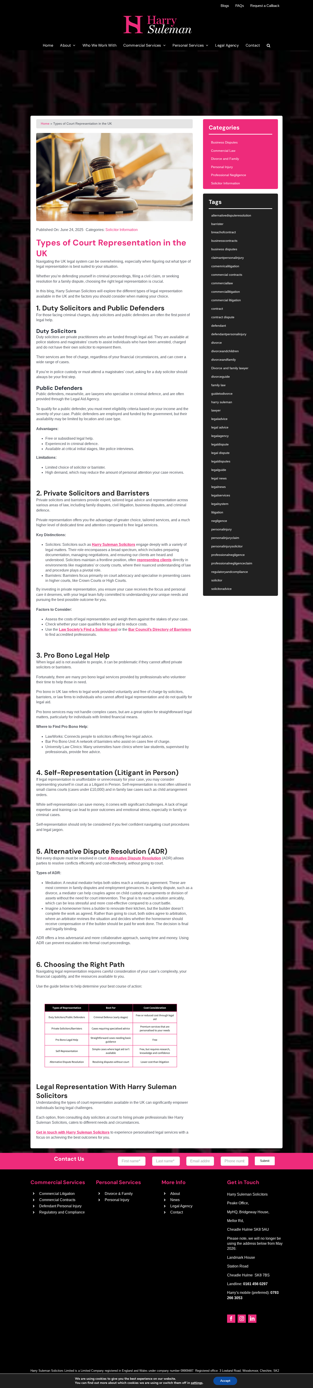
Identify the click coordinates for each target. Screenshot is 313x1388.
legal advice (219, 427)
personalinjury (221, 529)
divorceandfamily (223, 359)
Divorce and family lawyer (229, 368)
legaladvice (219, 419)
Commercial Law (223, 150)
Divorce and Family (225, 158)
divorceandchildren (225, 351)
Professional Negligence (228, 175)
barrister (217, 224)
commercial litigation (226, 300)
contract (217, 308)
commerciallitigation (225, 291)
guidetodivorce (222, 393)
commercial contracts (226, 274)
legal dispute (220, 453)
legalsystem (219, 504)
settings (197, 1383)
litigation (217, 512)
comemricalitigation (225, 266)
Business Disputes (224, 142)
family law (218, 385)
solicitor (216, 580)
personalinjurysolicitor (227, 546)
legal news (219, 478)
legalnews (218, 487)
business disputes (224, 249)
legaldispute (220, 444)
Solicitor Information (121, 230)
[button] (268, 45)
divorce (216, 342)
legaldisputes (220, 461)
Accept (225, 1381)
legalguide (218, 470)
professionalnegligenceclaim (231, 563)
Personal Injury (222, 167)
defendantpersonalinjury (228, 334)
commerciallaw (222, 283)
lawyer (216, 410)
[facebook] (231, 1319)
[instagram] (242, 1319)
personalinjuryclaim (225, 538)
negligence (219, 521)
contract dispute (222, 317)
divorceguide (220, 376)
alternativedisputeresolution (231, 215)
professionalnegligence (228, 555)
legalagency (220, 436)
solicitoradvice (221, 589)
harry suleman (221, 402)
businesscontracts (224, 240)
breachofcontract (223, 232)
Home (45, 123)
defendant (218, 325)
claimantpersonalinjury (227, 257)
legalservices (220, 495)
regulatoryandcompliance (229, 572)
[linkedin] (252, 1319)
